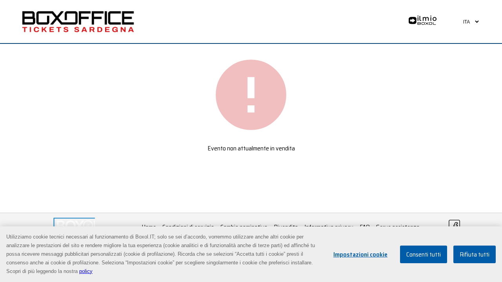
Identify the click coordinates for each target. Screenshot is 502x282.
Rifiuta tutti (474, 254)
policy (86, 271)
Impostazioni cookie (360, 254)
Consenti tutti (423, 254)
